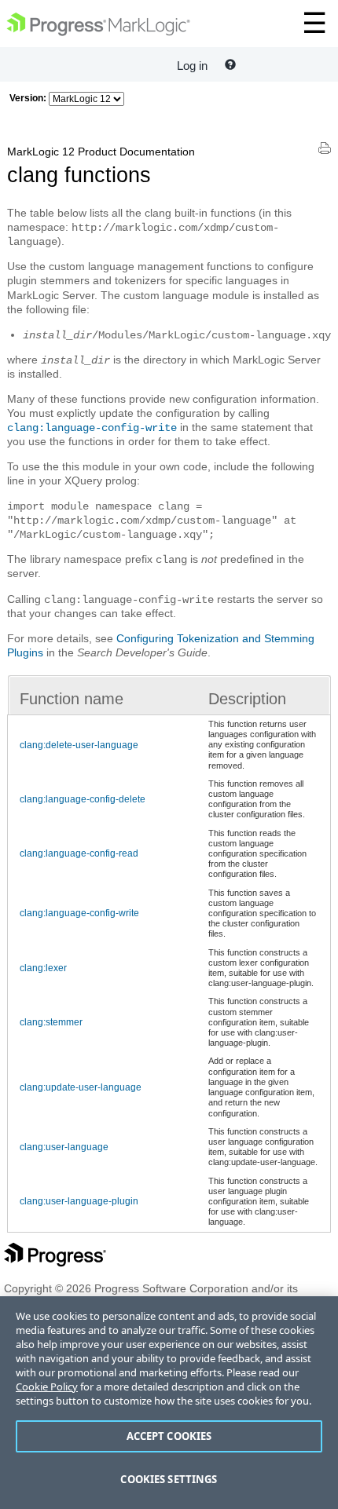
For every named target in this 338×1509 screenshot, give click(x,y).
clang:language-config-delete (82, 799)
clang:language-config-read (79, 853)
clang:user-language (64, 1147)
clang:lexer (43, 968)
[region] (169, 1402)
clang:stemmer (51, 1022)
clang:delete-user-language (79, 745)
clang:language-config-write (92, 428)
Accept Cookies (169, 1436)
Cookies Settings (168, 1479)
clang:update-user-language (80, 1087)
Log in (192, 65)
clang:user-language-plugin (79, 1201)
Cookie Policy (47, 1386)
